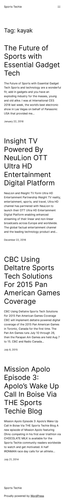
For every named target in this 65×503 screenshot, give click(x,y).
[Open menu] (59, 7)
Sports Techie (13, 6)
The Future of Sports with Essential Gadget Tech (32, 60)
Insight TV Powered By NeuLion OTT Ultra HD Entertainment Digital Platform (29, 162)
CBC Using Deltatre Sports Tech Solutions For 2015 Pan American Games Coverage (32, 280)
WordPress (37, 496)
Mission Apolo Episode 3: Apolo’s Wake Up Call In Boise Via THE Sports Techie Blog (31, 390)
